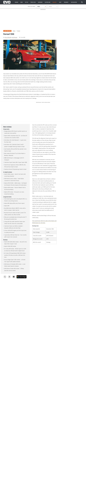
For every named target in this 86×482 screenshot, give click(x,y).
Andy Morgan (14, 37)
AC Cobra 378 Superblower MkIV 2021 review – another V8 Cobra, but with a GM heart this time (15, 255)
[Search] (82, 2)
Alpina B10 (6, 205)
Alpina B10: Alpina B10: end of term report (14, 203)
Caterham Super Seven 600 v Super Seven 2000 (15, 162)
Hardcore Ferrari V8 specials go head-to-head (15, 169)
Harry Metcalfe (8, 37)
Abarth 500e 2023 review (10, 246)
